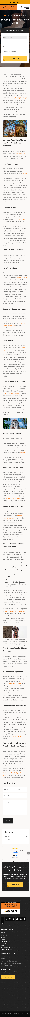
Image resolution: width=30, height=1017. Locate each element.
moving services (21, 154)
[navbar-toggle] (26, 7)
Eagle (3, 937)
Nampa (3, 943)
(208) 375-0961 (15, 2)
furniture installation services (12, 393)
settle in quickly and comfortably (15, 611)
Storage (7, 839)
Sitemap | (15, 1015)
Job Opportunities (23, 1015)
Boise (3, 933)
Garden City (5, 947)
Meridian (4, 941)
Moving (7, 836)
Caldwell (4, 935)
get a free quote (18, 736)
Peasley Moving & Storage (18, 98)
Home (4, 16)
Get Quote (15, 884)
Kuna (3, 939)
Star (3, 945)
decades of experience (14, 683)
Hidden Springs (6, 949)
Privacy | (10, 1015)
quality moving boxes (13, 498)
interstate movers (20, 219)
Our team (16, 715)
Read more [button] (15, 852)
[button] (1, 853)
